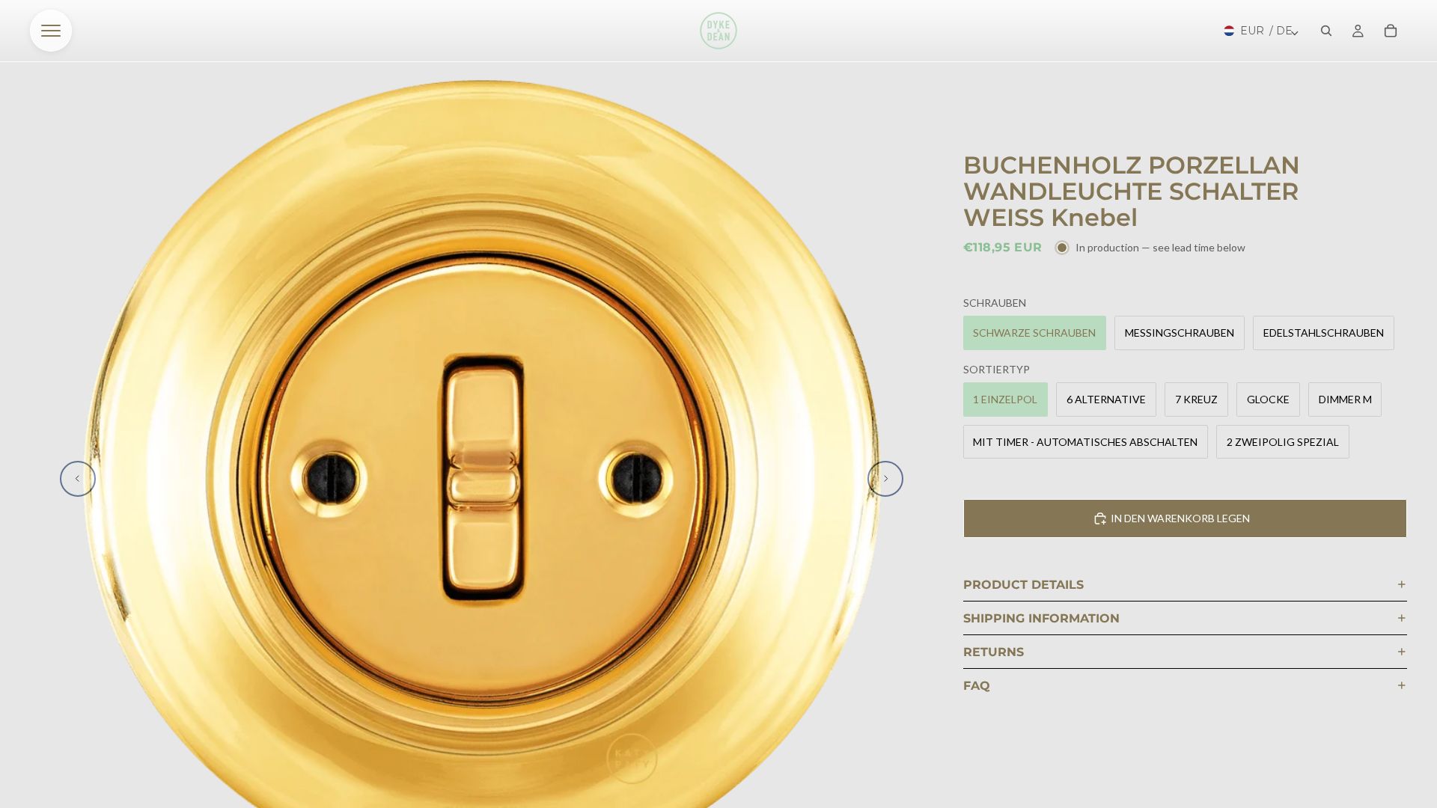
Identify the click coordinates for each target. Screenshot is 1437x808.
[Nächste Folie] (885, 479)
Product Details (1023, 585)
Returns (993, 652)
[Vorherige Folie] (78, 479)
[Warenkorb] (1390, 30)
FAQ (976, 686)
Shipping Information (1041, 618)
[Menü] (51, 31)
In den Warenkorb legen (1180, 518)
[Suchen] (1326, 30)
